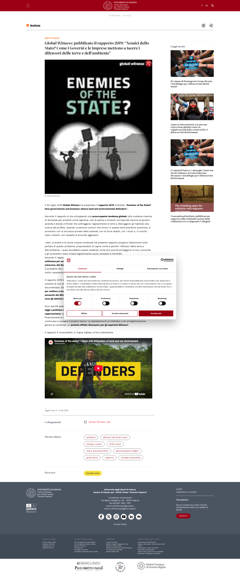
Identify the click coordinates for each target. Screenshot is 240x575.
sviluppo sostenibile (130, 457)
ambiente (91, 437)
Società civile (92, 473)
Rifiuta (84, 313)
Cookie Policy (120, 524)
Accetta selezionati (120, 313)
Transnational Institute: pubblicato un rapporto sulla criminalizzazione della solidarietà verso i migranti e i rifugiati (190, 219)
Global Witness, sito (100, 422)
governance (92, 457)
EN (206, 5)
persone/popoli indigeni (127, 451)
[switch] (106, 303)
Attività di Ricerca (80, 546)
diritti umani (52, 38)
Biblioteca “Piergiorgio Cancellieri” (149, 553)
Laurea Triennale (111, 542)
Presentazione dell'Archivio (147, 542)
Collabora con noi (48, 546)
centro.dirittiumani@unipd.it (120, 506)
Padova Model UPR (112, 551)
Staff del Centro (48, 548)
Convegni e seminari (81, 550)
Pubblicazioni (78, 548)
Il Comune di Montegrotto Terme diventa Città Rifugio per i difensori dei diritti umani (191, 84)
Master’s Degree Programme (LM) (117, 544)
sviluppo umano (94, 444)
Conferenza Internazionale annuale (86, 551)
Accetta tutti (156, 313)
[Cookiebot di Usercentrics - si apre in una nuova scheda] (163, 260)
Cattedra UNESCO (48, 544)
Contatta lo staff (186, 492)
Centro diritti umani (49, 542)
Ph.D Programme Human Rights (84, 542)
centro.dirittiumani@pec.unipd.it (120, 508)
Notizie (127, 15)
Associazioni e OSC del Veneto (148, 548)
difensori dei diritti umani (115, 437)
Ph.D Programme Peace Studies (84, 544)
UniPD (179, 489)
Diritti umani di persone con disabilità (151, 551)
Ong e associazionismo (97, 451)
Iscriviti (183, 516)
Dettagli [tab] (120, 269)
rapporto (109, 457)
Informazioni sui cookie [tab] (157, 269)
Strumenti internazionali (146, 550)
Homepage (114, 15)
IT (202, 5)
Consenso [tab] (82, 269)
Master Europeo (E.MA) (114, 546)
